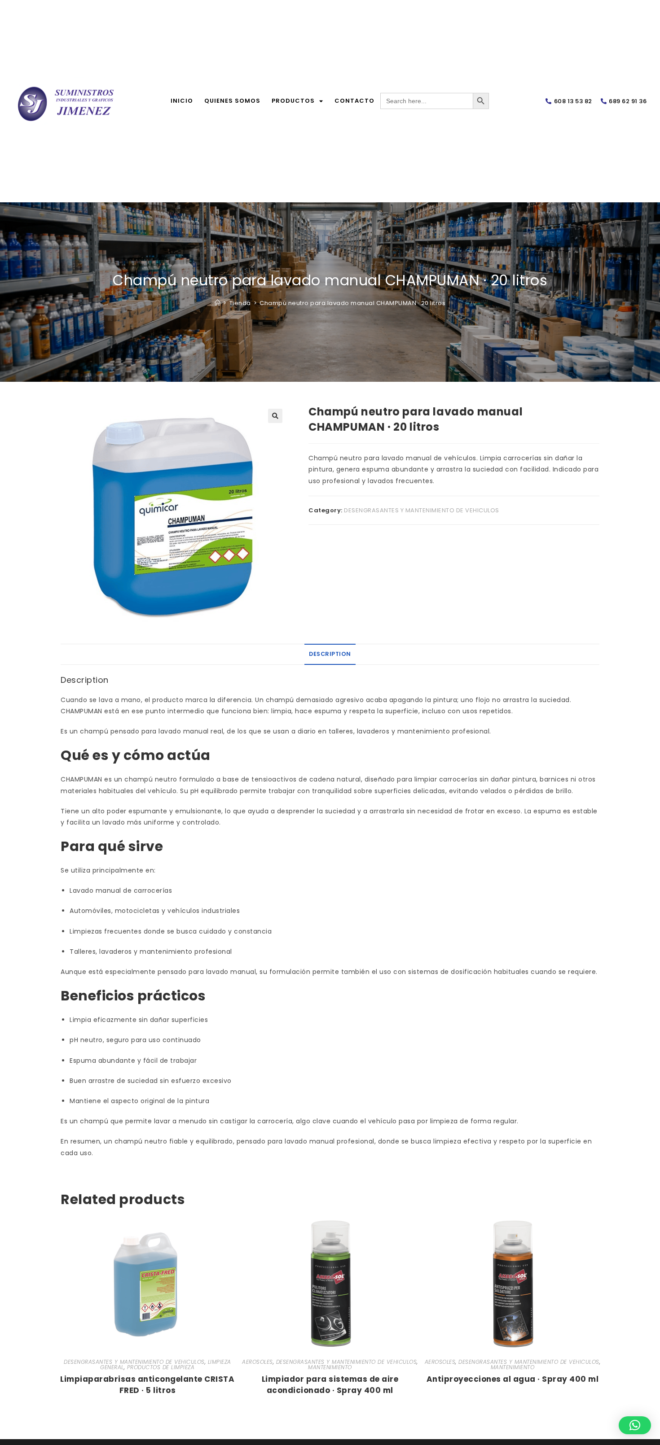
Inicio (182, 100)
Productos (293, 100)
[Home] (218, 303)
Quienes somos (232, 100)
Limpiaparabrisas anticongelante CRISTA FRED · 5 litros (147, 1383)
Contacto (354, 100)
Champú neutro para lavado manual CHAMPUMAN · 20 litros (352, 303)
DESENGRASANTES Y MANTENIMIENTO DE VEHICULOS (421, 510)
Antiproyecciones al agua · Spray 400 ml (513, 1379)
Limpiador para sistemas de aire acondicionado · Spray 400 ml (330, 1383)
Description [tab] (330, 654)
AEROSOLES (257, 1362)
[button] (275, 416)
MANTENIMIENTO (330, 1367)
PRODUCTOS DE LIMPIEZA (161, 1367)
